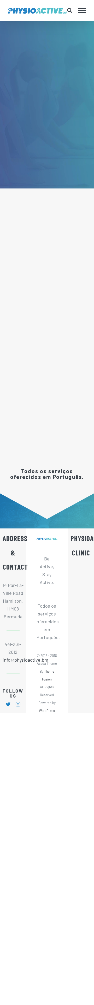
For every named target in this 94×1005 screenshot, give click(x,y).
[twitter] (8, 704)
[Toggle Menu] (82, 10)
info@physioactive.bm (13, 660)
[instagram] (18, 704)
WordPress (47, 711)
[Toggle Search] (69, 10)
